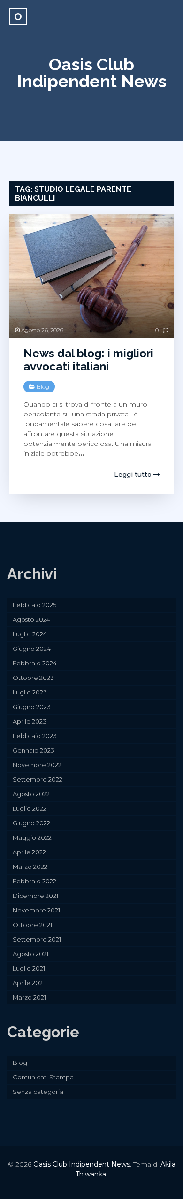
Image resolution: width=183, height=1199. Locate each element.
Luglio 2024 (30, 634)
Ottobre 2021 (32, 924)
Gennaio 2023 (33, 750)
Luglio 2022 (29, 808)
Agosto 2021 (30, 954)
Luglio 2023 (30, 692)
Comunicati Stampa (43, 1077)
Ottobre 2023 (33, 677)
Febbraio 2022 (34, 881)
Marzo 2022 (30, 866)
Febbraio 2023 (35, 735)
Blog (43, 386)
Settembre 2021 (37, 939)
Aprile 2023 (29, 721)
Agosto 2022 (31, 794)
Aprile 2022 (29, 852)
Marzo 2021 (29, 997)
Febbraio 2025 (34, 605)
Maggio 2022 (32, 837)
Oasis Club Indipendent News (92, 72)
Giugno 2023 (32, 706)
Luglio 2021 (29, 968)
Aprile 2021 (29, 983)
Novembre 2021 (36, 910)
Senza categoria (38, 1091)
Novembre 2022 (37, 765)
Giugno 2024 (32, 648)
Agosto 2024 (31, 619)
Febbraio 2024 (35, 663)
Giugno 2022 (31, 823)
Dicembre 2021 (35, 895)
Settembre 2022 (37, 779)
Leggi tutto (133, 474)
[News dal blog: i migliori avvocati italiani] (91, 275)
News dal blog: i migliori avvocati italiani (88, 360)
